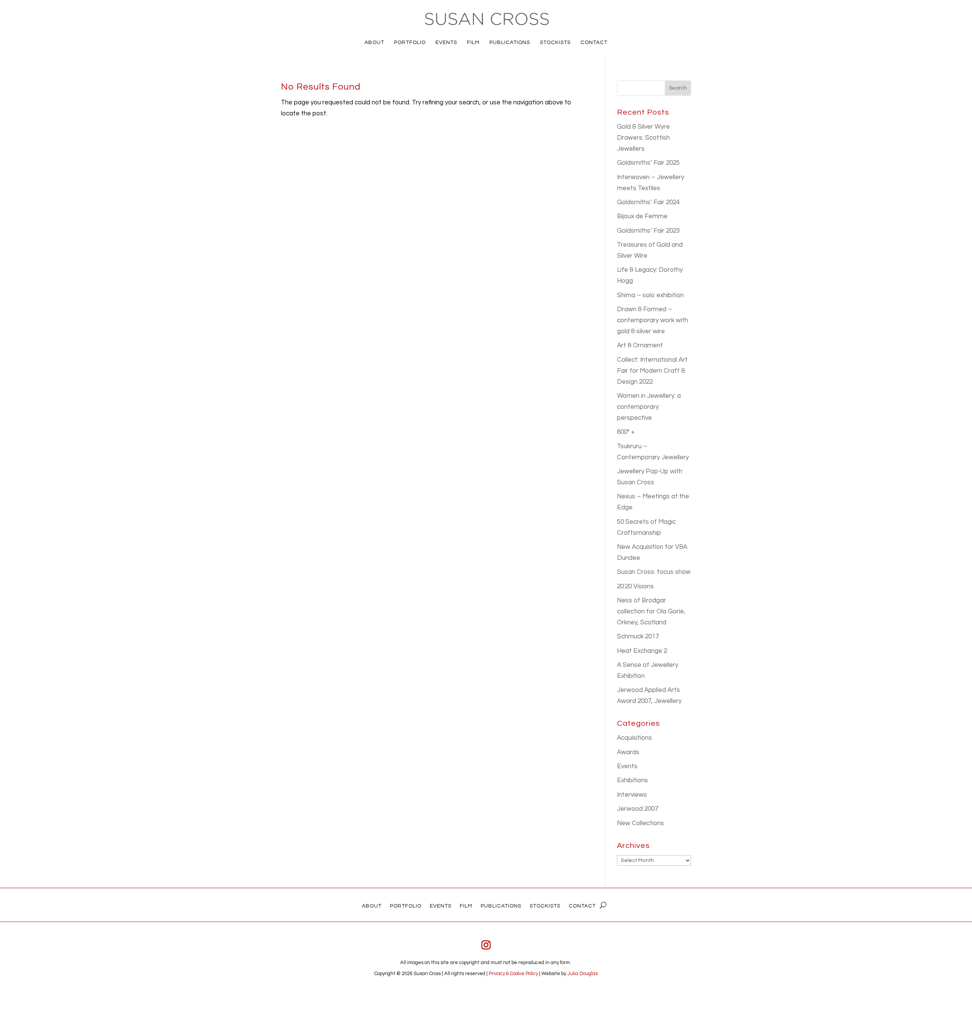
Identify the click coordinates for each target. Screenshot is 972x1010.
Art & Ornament (640, 345)
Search (678, 88)
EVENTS (446, 42)
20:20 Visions (635, 586)
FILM (473, 42)
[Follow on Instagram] (486, 945)
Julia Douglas (582, 973)
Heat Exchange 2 (642, 651)
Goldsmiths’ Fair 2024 (648, 202)
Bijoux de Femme (642, 216)
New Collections (640, 823)
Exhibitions (632, 780)
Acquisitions (634, 737)
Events (627, 766)
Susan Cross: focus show (654, 572)
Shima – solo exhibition (650, 295)
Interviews (632, 794)
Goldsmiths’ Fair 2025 (648, 162)
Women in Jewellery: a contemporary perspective (649, 406)
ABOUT (374, 42)
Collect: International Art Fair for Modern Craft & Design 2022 (652, 370)
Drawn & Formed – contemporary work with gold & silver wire (652, 320)
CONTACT (594, 42)
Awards (628, 752)
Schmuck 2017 (638, 636)
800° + (626, 432)
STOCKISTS (555, 42)
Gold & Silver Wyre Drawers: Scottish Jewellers (643, 137)
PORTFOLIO (410, 42)
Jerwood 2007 (637, 808)
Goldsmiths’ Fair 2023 (648, 230)
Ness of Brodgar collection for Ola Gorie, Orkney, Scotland (651, 611)
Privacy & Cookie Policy (513, 973)
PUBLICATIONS (509, 42)
